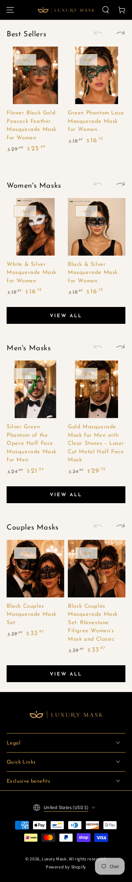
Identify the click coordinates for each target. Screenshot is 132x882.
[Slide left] (101, 33)
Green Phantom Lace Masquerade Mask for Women (96, 121)
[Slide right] (117, 33)
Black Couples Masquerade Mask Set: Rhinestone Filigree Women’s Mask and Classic (93, 623)
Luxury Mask (54, 858)
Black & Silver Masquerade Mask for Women (93, 273)
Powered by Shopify (66, 867)
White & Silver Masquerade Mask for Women (31, 273)
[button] (106, 10)
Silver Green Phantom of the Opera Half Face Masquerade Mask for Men (31, 443)
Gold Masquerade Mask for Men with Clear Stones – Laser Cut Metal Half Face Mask (96, 443)
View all (66, 316)
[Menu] (10, 10)
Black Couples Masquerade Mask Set (31, 615)
